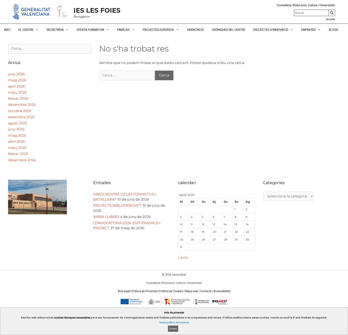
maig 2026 (17, 80)
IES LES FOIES (97, 10)
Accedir (330, 19)
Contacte (206, 291)
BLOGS (333, 30)
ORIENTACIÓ (195, 30)
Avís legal (124, 291)
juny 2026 (16, 74)
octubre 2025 (19, 111)
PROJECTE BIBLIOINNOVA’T (117, 205)
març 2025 (17, 148)
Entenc (173, 328)
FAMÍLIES (123, 30)
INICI (7, 30)
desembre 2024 (22, 160)
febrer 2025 (18, 154)
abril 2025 (16, 141)
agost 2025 (17, 123)
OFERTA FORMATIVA (90, 30)
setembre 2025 (21, 117)
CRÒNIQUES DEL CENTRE (228, 30)
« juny (183, 257)
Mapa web (191, 291)
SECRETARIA (55, 30)
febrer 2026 (18, 99)
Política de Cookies (171, 291)
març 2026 (17, 92)
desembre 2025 (22, 105)
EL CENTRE (26, 30)
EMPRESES (308, 30)
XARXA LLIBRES (106, 217)
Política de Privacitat (144, 291)
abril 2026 (16, 86)
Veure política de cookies (174, 322)
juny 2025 (16, 129)
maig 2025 (17, 135)
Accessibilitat (221, 291)
